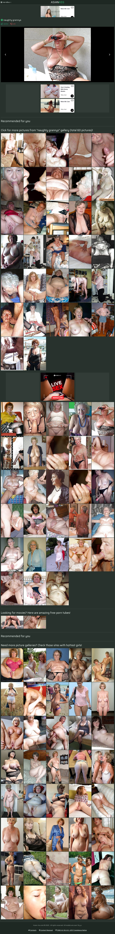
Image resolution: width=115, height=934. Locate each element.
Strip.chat (63, 16)
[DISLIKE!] (11, 24)
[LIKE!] (2, 24)
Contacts (33, 930)
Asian (57, 2)
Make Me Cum (65, 9)
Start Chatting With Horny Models (65, 89)
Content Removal (46, 930)
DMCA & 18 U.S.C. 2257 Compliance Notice (72, 930)
